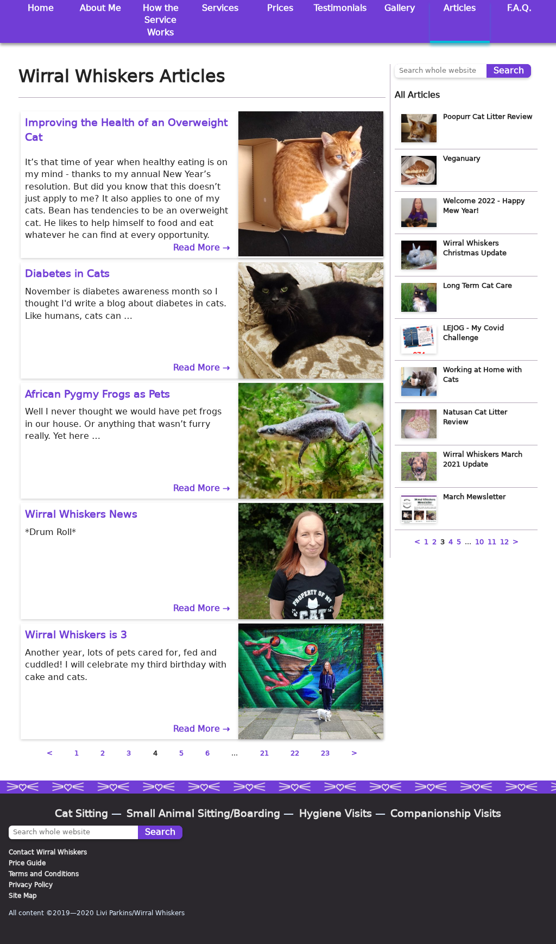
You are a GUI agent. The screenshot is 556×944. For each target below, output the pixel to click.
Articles (460, 8)
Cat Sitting (81, 813)
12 (504, 542)
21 (264, 753)
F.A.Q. (519, 8)
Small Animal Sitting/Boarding (203, 813)
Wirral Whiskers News (81, 514)
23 (325, 753)
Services (220, 8)
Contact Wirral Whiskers (48, 852)
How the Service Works (161, 20)
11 (492, 542)
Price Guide (27, 863)
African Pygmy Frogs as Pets (97, 394)
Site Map (23, 895)
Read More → (201, 247)
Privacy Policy (31, 885)
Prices (280, 8)
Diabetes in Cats (67, 273)
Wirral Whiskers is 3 (76, 634)
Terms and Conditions (44, 874)
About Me (100, 8)
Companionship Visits (445, 813)
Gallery (399, 8)
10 (479, 542)
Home (41, 8)
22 (294, 753)
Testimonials (340, 8)
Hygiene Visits (335, 813)
